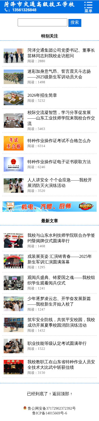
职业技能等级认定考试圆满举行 (57, 343)
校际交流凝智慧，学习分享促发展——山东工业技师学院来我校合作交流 (61, 118)
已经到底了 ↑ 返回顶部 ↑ (49, 393)
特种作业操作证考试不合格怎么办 (59, 140)
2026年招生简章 (42, 95)
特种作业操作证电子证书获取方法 (59, 161)
